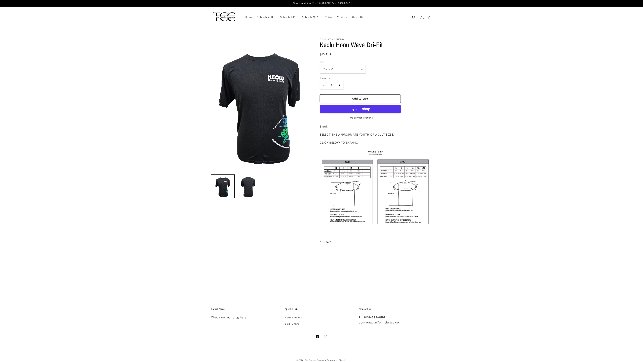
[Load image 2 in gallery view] (248, 186)
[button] (266, 17)
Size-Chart (292, 323)
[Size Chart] (375, 232)
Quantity (325, 78)
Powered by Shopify (337, 360)
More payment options (360, 117)
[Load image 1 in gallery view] (222, 186)
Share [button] (327, 242)
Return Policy (293, 317)
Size (322, 62)
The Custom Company (315, 360)
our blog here (236, 317)
